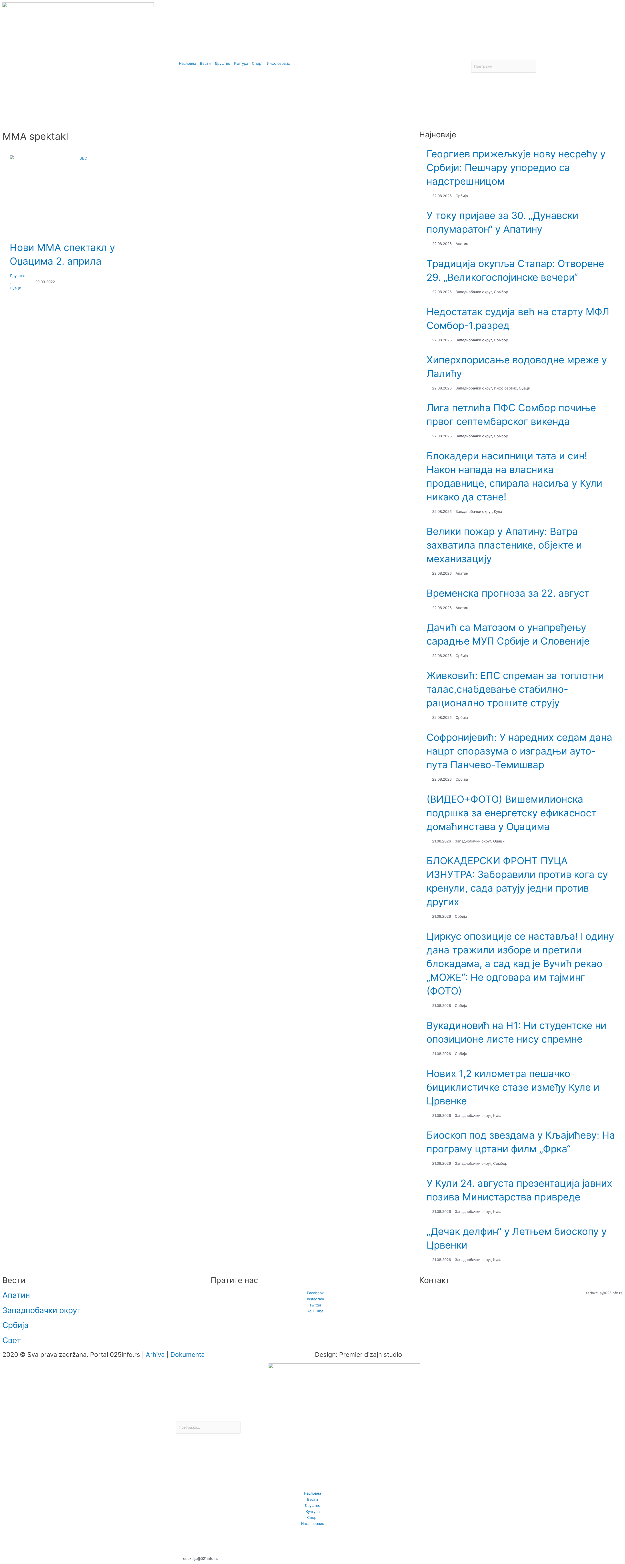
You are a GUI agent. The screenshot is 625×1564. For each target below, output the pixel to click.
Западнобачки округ (41, 1310)
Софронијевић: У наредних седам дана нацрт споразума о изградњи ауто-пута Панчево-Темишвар (519, 751)
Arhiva (155, 1354)
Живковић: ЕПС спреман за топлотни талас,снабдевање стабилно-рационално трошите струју (515, 689)
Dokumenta (187, 1354)
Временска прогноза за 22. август (508, 593)
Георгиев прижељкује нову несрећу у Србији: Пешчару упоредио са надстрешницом (516, 167)
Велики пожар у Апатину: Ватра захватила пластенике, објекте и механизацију (504, 545)
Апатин (16, 1295)
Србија (15, 1325)
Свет (11, 1340)
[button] (547, 57)
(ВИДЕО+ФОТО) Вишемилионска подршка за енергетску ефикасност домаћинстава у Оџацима (511, 812)
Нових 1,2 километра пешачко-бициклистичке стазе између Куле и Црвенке (513, 1087)
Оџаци (15, 288)
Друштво (17, 275)
